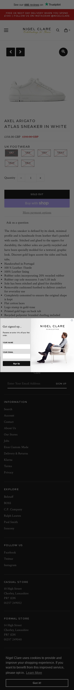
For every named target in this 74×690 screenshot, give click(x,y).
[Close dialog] (72, 320)
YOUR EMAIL (8, 352)
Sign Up (16, 363)
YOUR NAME (8, 343)
